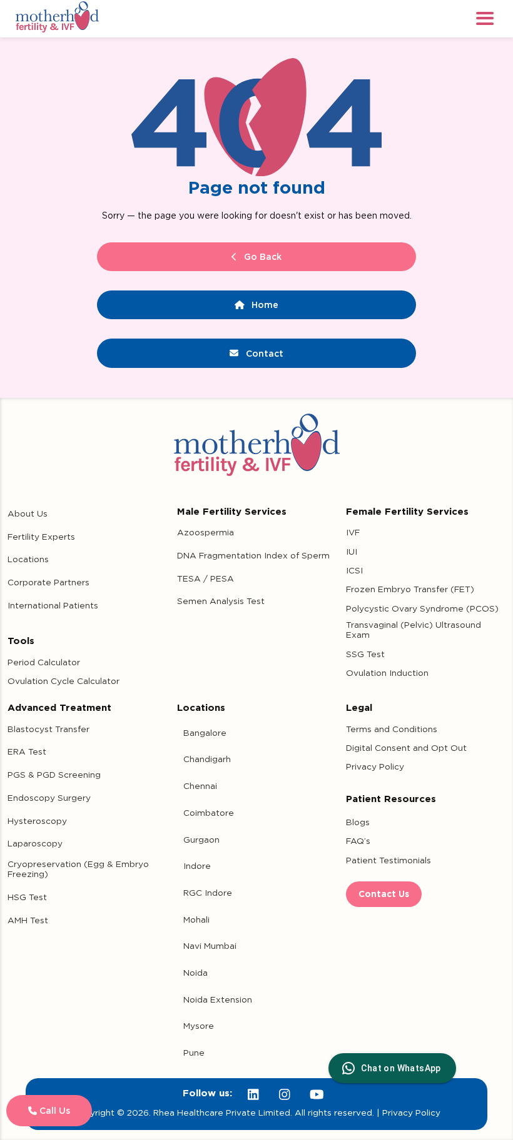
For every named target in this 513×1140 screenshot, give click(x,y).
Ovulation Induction (387, 673)
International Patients (53, 605)
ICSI (354, 570)
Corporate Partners (48, 582)
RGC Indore (207, 893)
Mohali (196, 919)
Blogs (358, 822)
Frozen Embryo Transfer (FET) (410, 589)
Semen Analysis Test (221, 601)
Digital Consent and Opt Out (406, 748)
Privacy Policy (375, 766)
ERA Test (27, 751)
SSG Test (365, 654)
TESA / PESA (205, 578)
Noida (195, 973)
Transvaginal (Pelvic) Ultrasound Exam (413, 630)
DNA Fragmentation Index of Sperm (253, 555)
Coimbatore (208, 813)
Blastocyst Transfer (48, 729)
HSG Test (27, 897)
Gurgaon (201, 840)
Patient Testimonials (388, 860)
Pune (194, 1053)
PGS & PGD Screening (54, 775)
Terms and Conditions (391, 729)
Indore (197, 866)
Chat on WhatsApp (400, 1068)
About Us (28, 513)
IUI (351, 552)
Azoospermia (205, 532)
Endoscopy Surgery (49, 798)
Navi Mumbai (209, 946)
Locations (28, 559)
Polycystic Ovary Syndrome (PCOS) (422, 608)
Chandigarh (207, 759)
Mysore (198, 1026)
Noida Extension (217, 999)
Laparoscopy (35, 843)
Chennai (200, 786)
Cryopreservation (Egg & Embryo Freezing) (78, 869)
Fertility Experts (41, 537)
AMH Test (28, 920)
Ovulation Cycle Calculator (63, 681)
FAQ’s (358, 841)
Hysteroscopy (37, 821)
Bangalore (204, 733)
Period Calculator (44, 662)
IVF (353, 532)
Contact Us (383, 894)
